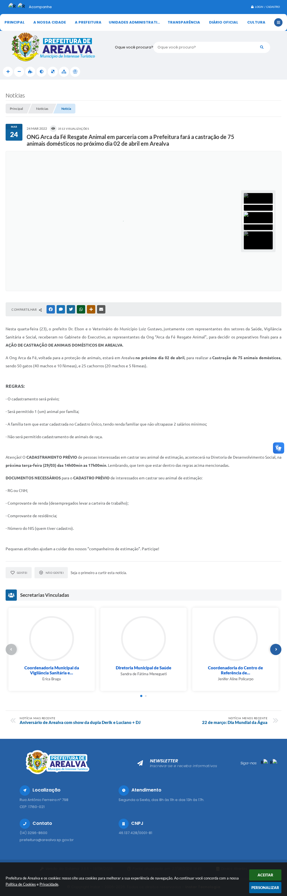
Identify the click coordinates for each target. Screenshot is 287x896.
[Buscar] (262, 47)
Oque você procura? (134, 47)
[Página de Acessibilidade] (75, 72)
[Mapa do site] (64, 72)
